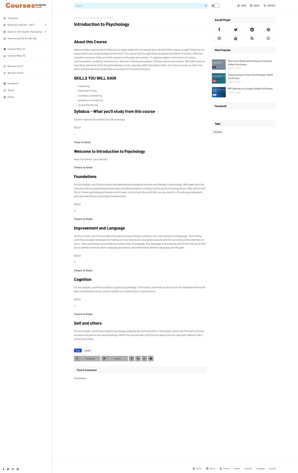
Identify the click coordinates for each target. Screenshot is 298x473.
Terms (11, 90)
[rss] (252, 37)
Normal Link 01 (15, 66)
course (84, 17)
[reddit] (252, 29)
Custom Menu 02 (17, 55)
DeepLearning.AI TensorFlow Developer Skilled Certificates (250, 76)
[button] (215, 5)
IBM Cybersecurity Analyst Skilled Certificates (250, 88)
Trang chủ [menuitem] (13, 18)
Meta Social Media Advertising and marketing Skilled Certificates (250, 63)
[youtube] (235, 37)
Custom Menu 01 (16, 48)
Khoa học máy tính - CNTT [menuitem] (21, 24)
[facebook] (3, 469)
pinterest (248, 468)
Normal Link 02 (16, 72)
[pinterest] (18, 469)
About (257, 5)
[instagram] (13, 469)
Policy (11, 96)
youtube (272, 468)
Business (218, 132)
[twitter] (8, 469)
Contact (271, 5)
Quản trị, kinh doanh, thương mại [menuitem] (25, 31)
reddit (237, 468)
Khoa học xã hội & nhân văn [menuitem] (22, 38)
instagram (260, 468)
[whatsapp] (268, 37)
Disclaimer (13, 83)
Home (243, 5)
